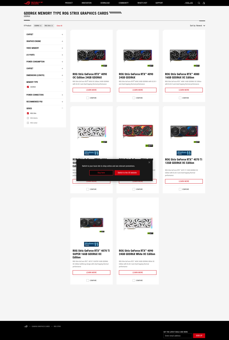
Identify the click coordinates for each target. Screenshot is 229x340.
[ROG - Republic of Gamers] (33, 3)
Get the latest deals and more (176, 332)
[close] (149, 162)
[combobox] (200, 25)
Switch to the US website (127, 173)
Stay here (101, 173)
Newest (199, 25)
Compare (93, 98)
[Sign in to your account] (203, 3)
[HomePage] (26, 326)
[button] (38, 25)
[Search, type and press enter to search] (199, 3)
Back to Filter (26, 131)
